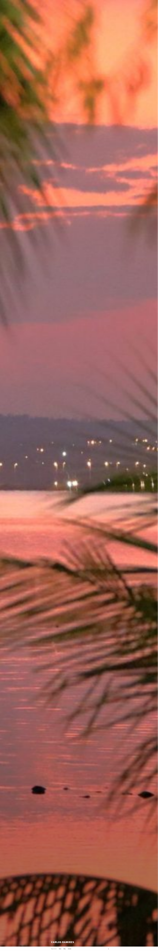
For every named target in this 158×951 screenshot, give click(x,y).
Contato (69, 948)
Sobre (60, 948)
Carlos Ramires (62, 942)
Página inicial (54, 948)
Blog (65, 948)
